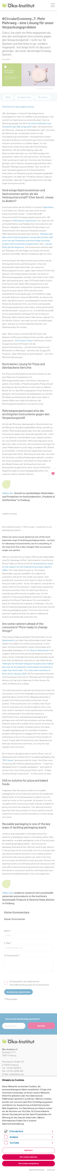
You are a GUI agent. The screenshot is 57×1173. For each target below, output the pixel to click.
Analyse (14, 1136)
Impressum (51, 1170)
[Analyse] (5, 1137)
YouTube (14, 1142)
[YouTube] (5, 1143)
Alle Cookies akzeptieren (28, 1163)
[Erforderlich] (5, 1132)
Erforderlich (16, 1131)
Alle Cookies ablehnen (28, 1157)
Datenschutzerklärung (13, 1123)
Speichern (28, 1150)
